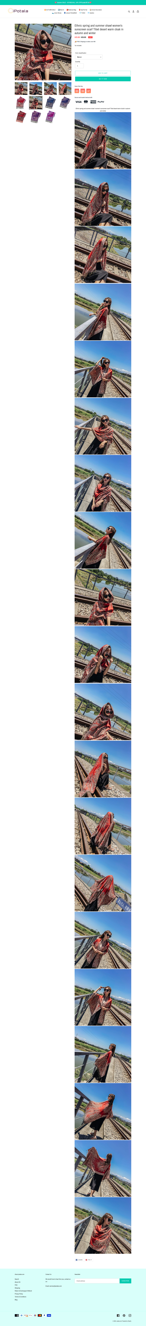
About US (17, 1282)
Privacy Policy (19, 1294)
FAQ (16, 1285)
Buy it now (103, 79)
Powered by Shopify (126, 1321)
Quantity (77, 61)
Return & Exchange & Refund (23, 1291)
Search (17, 1279)
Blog (16, 1300)
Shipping (17, 1288)
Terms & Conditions (20, 1297)
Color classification (80, 53)
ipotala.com (119, 1321)
